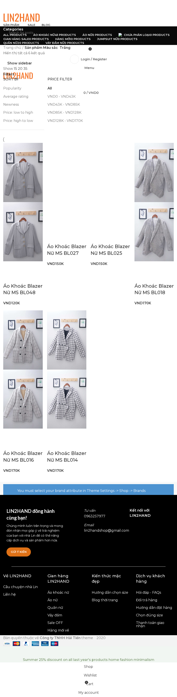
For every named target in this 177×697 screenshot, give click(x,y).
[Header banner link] (88, 348)
